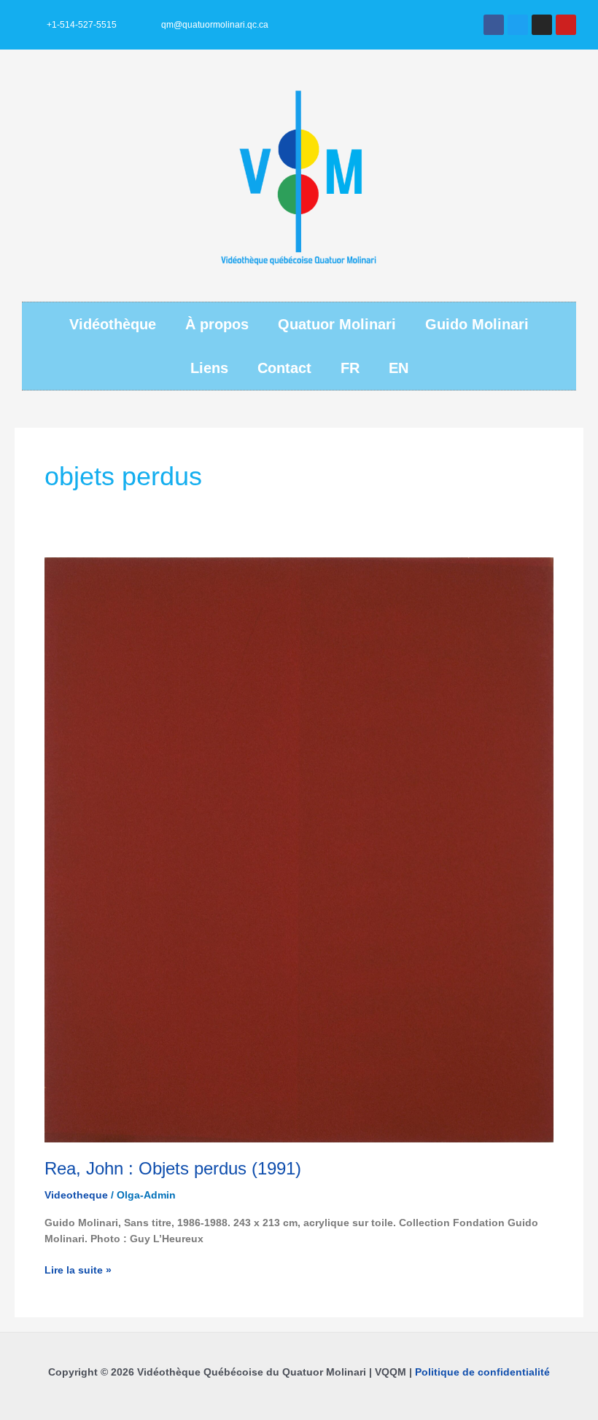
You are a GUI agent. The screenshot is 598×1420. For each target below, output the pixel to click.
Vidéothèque (112, 324)
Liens (209, 368)
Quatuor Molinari (337, 324)
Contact (284, 368)
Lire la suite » (78, 1269)
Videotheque (76, 1195)
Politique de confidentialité (482, 1372)
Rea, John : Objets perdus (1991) (172, 1168)
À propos (217, 324)
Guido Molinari (477, 324)
